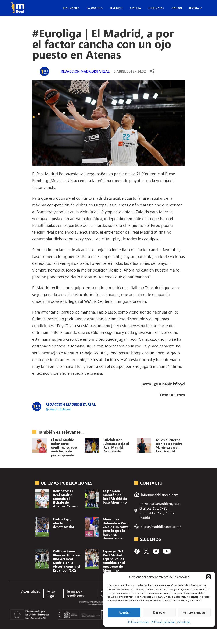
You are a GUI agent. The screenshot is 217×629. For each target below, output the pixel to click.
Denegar (159, 612)
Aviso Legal (183, 621)
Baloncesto (95, 8)
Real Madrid (71, 8)
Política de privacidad (163, 621)
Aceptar (124, 612)
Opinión (176, 8)
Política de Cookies (138, 621)
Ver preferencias (194, 612)
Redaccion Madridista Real (85, 71)
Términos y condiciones (75, 593)
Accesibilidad (30, 591)
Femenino (116, 8)
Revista (194, 8)
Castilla (135, 8)
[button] (208, 577)
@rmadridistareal (58, 409)
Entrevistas (156, 8)
